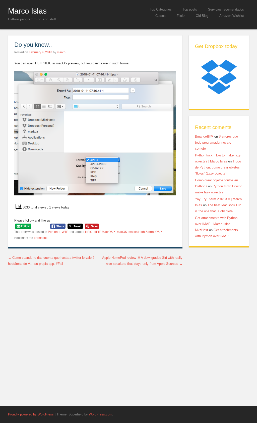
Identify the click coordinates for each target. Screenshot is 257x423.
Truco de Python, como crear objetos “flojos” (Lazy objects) (218, 167)
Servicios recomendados (226, 9)
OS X (158, 231)
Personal (54, 231)
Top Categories (161, 9)
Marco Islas (27, 11)
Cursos (160, 16)
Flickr (181, 16)
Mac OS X (108, 231)
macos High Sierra (141, 231)
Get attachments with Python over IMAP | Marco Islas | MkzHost (216, 224)
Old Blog (202, 16)
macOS (122, 231)
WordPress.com (100, 414)
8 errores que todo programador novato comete (216, 142)
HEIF (97, 231)
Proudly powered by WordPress (31, 414)
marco (61, 52)
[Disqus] (95, 334)
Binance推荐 (204, 136)
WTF (65, 231)
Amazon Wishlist (231, 16)
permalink (40, 237)
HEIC (88, 231)
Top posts (190, 9)
